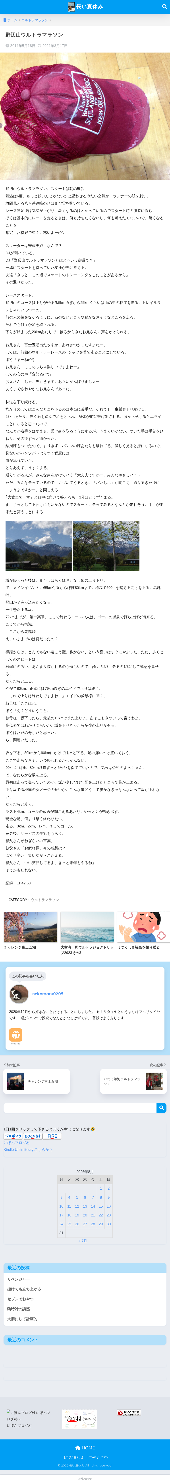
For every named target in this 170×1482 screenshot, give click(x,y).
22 (101, 1215)
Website (15, 1043)
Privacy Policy (97, 1457)
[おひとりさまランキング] (129, 1413)
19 (77, 1215)
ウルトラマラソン (45, 899)
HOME (87, 1448)
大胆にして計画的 (22, 1319)
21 (93, 1215)
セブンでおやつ (20, 1299)
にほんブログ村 (17, 1143)
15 (101, 1206)
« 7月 (82, 1241)
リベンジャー (18, 1279)
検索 (161, 1108)
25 (69, 1224)
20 (85, 1215)
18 (69, 1215)
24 (61, 1224)
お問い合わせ (73, 1457)
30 (109, 1224)
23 (109, 1215)
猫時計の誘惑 (18, 1309)
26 (77, 1224)
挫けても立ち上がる (24, 1289)
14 (93, 1206)
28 (93, 1224)
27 (85, 1224)
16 (109, 1206)
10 (61, 1206)
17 (61, 1215)
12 (77, 1206)
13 (85, 1206)
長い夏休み (89, 6)
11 (69, 1206)
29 (101, 1224)
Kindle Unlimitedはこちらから (28, 1150)
